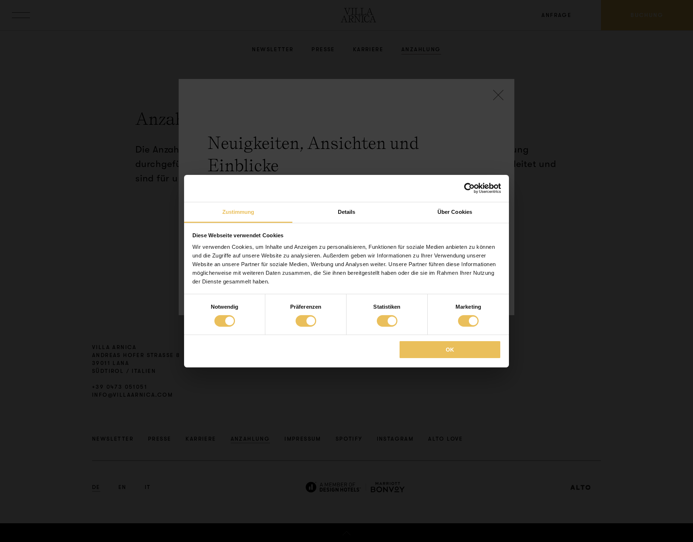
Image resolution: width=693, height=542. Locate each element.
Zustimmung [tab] (238, 211)
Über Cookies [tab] (454, 211)
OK (450, 350)
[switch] (306, 321)
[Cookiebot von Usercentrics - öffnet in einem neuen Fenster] (469, 188)
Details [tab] (347, 211)
